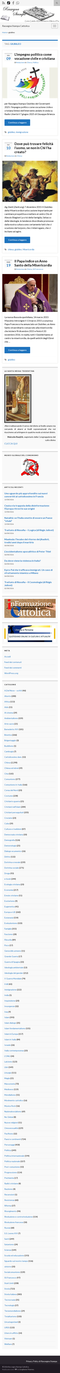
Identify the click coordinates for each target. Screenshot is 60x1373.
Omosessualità (11, 1128)
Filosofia (8, 940)
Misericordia (28, 249)
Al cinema (8, 712)
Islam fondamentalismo (14, 1028)
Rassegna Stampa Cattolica (15, 25)
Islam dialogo (10, 1023)
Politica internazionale (14, 1156)
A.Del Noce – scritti (13, 690)
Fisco (6, 945)
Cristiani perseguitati (14, 812)
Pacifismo (8, 1133)
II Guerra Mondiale (12, 978)
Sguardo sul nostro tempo (16, 1261)
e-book (7, 879)
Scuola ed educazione (14, 1255)
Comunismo (9, 779)
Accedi (7, 656)
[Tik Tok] (8, 2)
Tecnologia (9, 1305)
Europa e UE (9, 912)
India (6, 995)
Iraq (6, 1012)
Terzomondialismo (12, 1311)
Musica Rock (10, 1106)
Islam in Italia (10, 1039)
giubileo (11, 132)
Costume (8, 796)
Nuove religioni (11, 1122)
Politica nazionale (12, 1161)
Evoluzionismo (10, 923)
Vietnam (8, 1338)
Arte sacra (9, 724)
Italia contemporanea (14, 1050)
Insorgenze (9, 1006)
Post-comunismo (12, 1167)
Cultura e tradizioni (13, 829)
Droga (7, 873)
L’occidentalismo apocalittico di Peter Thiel (27, 551)
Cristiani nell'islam (12, 807)
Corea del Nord (11, 790)
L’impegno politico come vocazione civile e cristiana (34, 56)
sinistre (7, 1266)
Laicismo (8, 1061)
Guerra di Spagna (12, 962)
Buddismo (8, 746)
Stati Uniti (9, 1283)
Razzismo (8, 1189)
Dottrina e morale (12, 862)
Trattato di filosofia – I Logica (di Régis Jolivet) (29, 530)
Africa (7, 701)
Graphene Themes (26, 1369)
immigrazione (22, 132)
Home (4, 32)
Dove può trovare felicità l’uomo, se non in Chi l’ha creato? (33, 148)
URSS (6, 1327)
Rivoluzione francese (13, 1222)
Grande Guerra (11, 956)
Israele (7, 1045)
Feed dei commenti (13, 667)
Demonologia (10, 845)
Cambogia (8, 751)
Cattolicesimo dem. (13, 757)
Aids (6, 707)
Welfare (8, 1344)
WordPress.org (11, 673)
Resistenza (9, 1200)
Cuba (6, 823)
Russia (7, 1228)
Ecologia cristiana (12, 884)
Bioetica (8, 735)
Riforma (7, 1205)
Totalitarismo (10, 1316)
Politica (35, 62)
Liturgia (7, 1072)
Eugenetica (9, 906)
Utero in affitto (11, 1333)
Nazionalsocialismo (12, 1111)
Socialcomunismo (12, 1272)
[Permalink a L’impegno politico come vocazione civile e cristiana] (30, 82)
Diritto (7, 856)
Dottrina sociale (11, 868)
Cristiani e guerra (12, 801)
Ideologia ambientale (13, 967)
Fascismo (8, 934)
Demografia (9, 840)
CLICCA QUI (10, 443)
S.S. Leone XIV (11, 1233)
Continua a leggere (17, 122)
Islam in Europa (11, 1034)
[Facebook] (13, 2)
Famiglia (8, 928)
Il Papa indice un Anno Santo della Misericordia (33, 263)
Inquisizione (9, 1000)
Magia (7, 1078)
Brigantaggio (10, 740)
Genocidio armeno (12, 951)
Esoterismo (9, 901)
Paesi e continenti (12, 1139)
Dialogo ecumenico (13, 851)
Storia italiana (10, 1294)
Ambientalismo (11, 718)
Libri (6, 1067)
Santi (6, 1239)
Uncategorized (11, 1322)
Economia (8, 890)
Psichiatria (9, 1178)
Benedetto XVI (11, 729)
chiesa (11, 249)
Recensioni (9, 1194)
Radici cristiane (11, 1183)
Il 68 (6, 984)
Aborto (7, 696)
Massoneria (9, 1084)
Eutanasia (8, 917)
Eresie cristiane (11, 895)
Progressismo (10, 1172)
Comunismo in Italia (13, 784)
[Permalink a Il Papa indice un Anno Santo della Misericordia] (30, 292)
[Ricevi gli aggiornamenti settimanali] (17, 2)
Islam (6, 1017)
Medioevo (8, 1089)
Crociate (8, 818)
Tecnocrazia (9, 1300)
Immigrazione (10, 989)
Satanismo (9, 1244)
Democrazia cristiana (13, 834)
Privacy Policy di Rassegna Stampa (41, 1361)
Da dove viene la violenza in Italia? (22, 560)
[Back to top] (53, 1366)
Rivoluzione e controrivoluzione (18, 1216)
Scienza (7, 1250)
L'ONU (7, 1056)
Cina (6, 773)
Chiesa (29, 62)
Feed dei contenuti (13, 662)
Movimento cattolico (13, 1100)
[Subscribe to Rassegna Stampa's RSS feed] (3, 2)
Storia (7, 1288)
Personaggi (9, 1144)
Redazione (20, 62)
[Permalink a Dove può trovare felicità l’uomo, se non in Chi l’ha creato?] (30, 180)
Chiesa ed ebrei (11, 768)
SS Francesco (38, 269)
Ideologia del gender (13, 973)
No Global (8, 1117)
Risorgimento (10, 1211)
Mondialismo (10, 1095)
